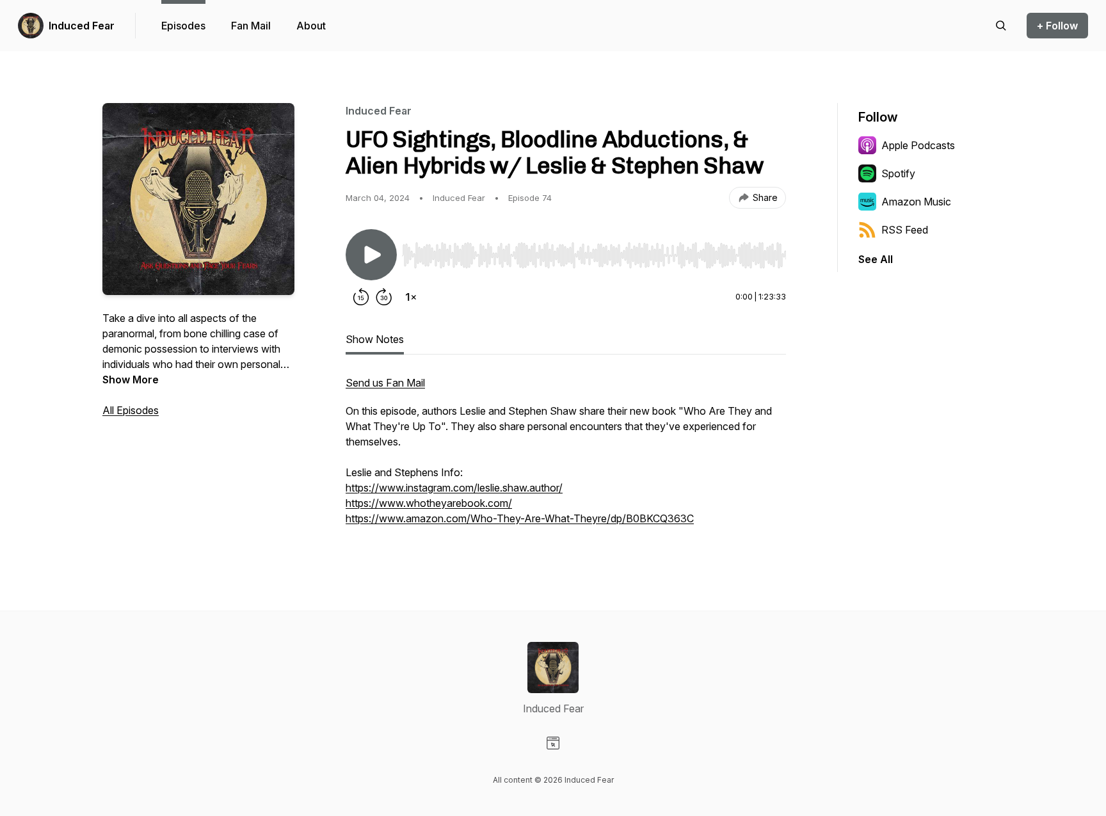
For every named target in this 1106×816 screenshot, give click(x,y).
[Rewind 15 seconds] (361, 297)
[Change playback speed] (411, 297)
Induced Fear (82, 25)
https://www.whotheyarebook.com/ (429, 503)
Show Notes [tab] (375, 339)
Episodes (183, 25)
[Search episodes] (1001, 25)
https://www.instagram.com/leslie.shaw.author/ (454, 487)
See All (875, 259)
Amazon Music (916, 201)
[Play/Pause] (371, 254)
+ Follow (1057, 25)
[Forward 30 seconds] (384, 297)
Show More (130, 379)
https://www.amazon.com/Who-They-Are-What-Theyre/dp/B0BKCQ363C (520, 518)
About (311, 25)
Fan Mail (251, 25)
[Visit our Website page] (553, 743)
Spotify (898, 173)
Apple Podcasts (918, 145)
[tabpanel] (566, 457)
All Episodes (130, 410)
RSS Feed (904, 229)
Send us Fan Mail (385, 382)
